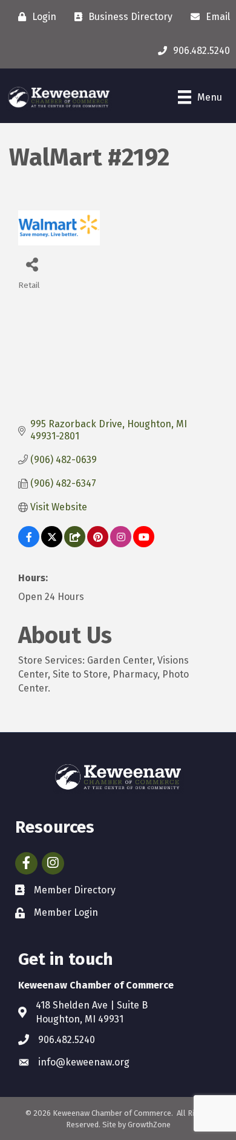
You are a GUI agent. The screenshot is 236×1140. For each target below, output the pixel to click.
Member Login (66, 912)
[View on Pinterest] (97, 544)
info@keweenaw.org (83, 1062)
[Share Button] (31, 264)
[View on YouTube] (143, 544)
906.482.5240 (66, 1039)
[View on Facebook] (28, 544)
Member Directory (75, 890)
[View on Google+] (74, 544)
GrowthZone (149, 1124)
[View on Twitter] (51, 544)
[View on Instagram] (120, 544)
